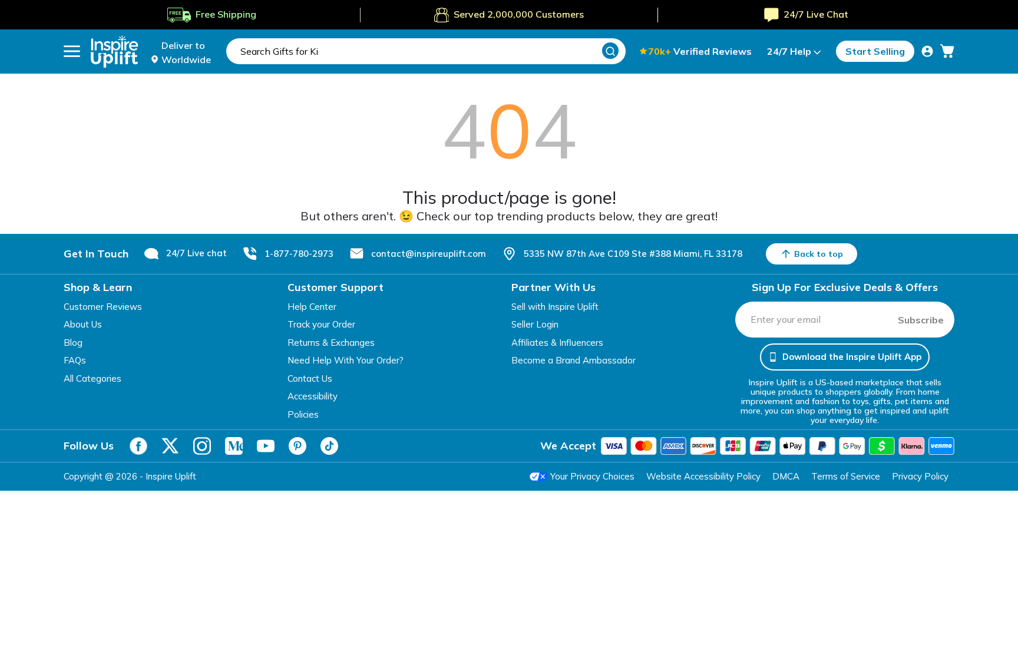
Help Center (311, 306)
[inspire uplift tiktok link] (329, 446)
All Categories (92, 378)
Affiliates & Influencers (557, 342)
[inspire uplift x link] (170, 446)
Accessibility (312, 396)
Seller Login (534, 324)
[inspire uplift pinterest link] (297, 446)
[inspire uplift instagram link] (202, 446)
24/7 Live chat (196, 253)
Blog (73, 342)
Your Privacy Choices (592, 476)
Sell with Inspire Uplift (555, 306)
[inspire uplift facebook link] (138, 446)
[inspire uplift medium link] (234, 446)
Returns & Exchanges (331, 342)
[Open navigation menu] (72, 51)
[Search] (610, 50)
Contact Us (309, 378)
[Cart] (947, 51)
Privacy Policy (920, 476)
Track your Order (321, 324)
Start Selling (875, 51)
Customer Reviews (103, 306)
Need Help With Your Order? (345, 360)
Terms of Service (845, 476)
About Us (83, 324)
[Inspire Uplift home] (115, 51)
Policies (303, 414)
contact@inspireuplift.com (428, 253)
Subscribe (921, 320)
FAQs (75, 360)
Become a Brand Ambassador (573, 360)
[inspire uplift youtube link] (266, 446)
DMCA (785, 476)
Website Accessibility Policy (703, 476)
